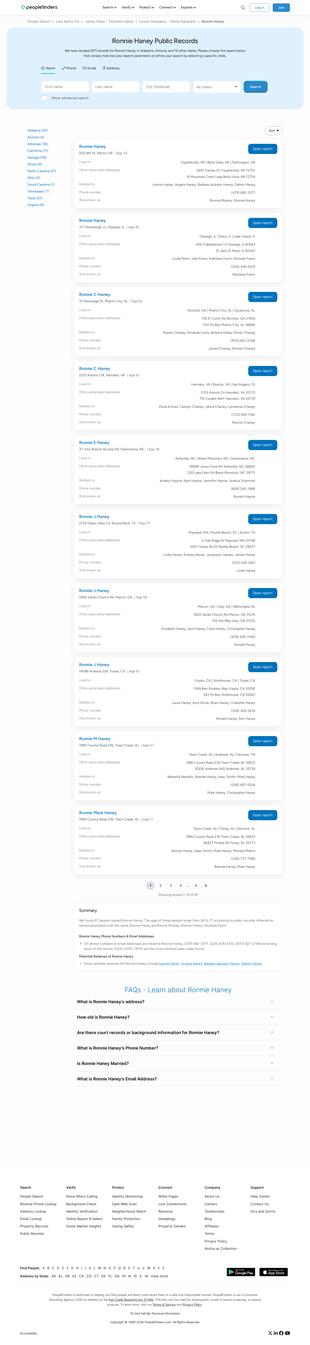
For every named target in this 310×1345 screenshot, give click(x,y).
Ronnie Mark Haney (98, 812)
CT (96, 1276)
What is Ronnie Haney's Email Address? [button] (117, 1078)
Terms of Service (164, 1304)
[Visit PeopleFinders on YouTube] (287, 1333)
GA (117, 1276)
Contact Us (260, 1204)
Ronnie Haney (92, 146)
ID (135, 1276)
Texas (35, 198)
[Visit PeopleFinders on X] (271, 1333)
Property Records (34, 1226)
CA (81, 1276)
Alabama (37, 130)
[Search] (243, 7)
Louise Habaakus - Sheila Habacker (167, 21)
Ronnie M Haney (95, 738)
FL (110, 1276)
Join (281, 7)
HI (123, 1276)
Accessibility (28, 1333)
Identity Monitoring (127, 1196)
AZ (74, 1276)
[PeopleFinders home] (39, 7)
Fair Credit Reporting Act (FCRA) (131, 1299)
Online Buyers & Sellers (84, 1219)
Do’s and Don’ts (263, 1211)
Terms (209, 1233)
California (37, 151)
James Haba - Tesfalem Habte (109, 21)
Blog (208, 1219)
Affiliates (212, 1226)
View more (159, 1276)
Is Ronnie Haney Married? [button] (103, 1063)
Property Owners (172, 1226)
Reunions (165, 1211)
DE (103, 1276)
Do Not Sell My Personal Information (155, 1313)
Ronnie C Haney (94, 294)
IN (146, 1276)
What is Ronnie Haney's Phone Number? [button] (117, 1048)
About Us (212, 1196)
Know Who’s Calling (81, 1196)
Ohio (33, 178)
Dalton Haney (251, 964)
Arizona (35, 137)
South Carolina (41, 185)
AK (53, 1276)
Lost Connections (172, 1204)
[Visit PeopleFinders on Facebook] (282, 1333)
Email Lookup (31, 1219)
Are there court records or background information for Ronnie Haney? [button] (148, 1032)
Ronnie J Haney (94, 516)
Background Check (81, 1204)
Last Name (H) (67, 21)
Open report (262, 149)
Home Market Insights (83, 1226)
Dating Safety (123, 1226)
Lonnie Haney (169, 964)
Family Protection (126, 1219)
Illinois (34, 164)
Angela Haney (191, 964)
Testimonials (214, 1211)
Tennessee (38, 191)
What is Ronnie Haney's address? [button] (110, 1001)
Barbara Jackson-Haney (222, 964)
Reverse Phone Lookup (38, 1204)
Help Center (260, 1196)
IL (141, 1276)
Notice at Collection (221, 1248)
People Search (38, 21)
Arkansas (37, 144)
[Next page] (206, 885)
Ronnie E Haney (94, 442)
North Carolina (41, 171)
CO (89, 1276)
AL (60, 1276)
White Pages (168, 1196)
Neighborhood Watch (129, 1211)
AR (67, 1276)
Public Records (32, 1233)
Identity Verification (81, 1211)
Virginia (35, 205)
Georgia (37, 157)
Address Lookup (33, 1211)
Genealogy (166, 1219)
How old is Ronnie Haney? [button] (103, 1017)
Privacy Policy (216, 1241)
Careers (211, 1204)
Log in (259, 7)
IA (129, 1276)
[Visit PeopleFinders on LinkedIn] (276, 1333)
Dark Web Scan (124, 1204)
